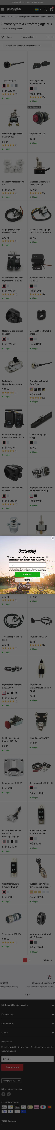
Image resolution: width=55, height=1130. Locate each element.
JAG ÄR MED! (27, 574)
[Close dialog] (52, 538)
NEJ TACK (27, 580)
